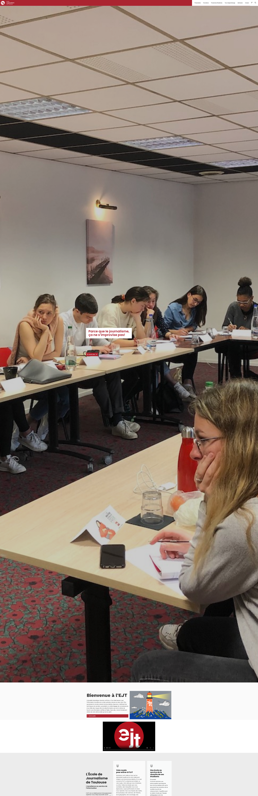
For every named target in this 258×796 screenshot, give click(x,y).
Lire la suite (92, 716)
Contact (247, 2)
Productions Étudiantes (216, 2)
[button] (107, 716)
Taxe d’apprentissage (230, 2)
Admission (240, 2)
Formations (206, 2)
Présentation (198, 2)
